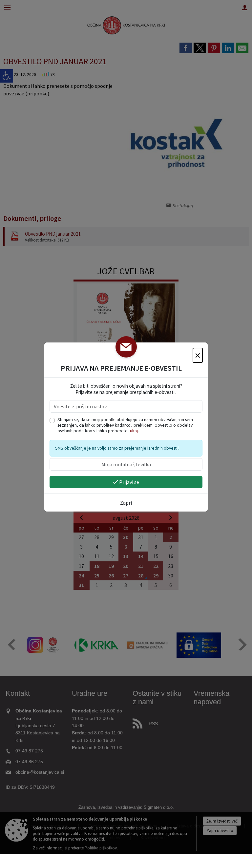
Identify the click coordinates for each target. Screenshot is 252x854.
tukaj (133, 431)
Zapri (126, 502)
